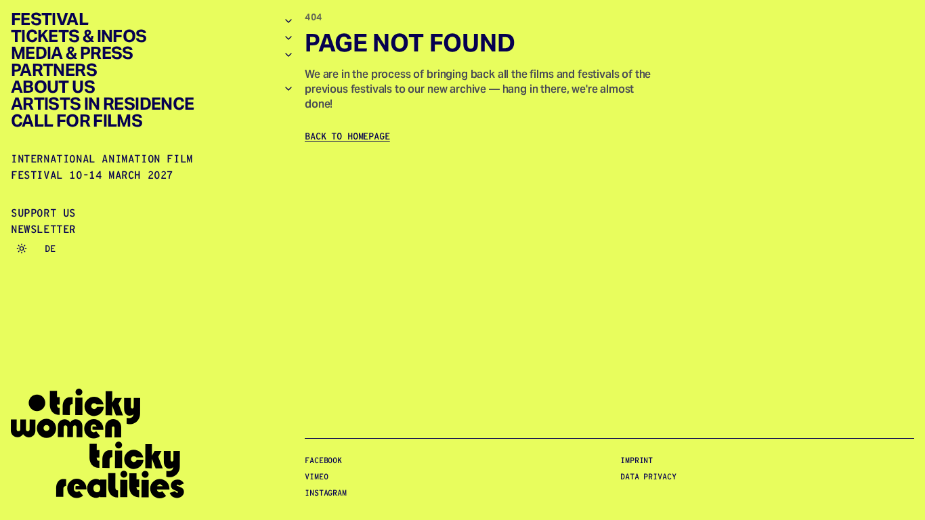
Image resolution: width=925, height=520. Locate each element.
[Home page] (152, 444)
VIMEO (316, 476)
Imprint (636, 460)
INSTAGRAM (326, 492)
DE (50, 248)
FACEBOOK (323, 460)
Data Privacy (648, 476)
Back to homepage (347, 136)
